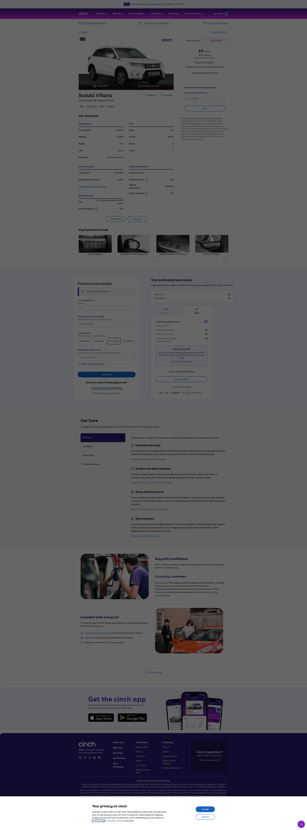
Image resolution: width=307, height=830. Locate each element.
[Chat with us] (301, 824)
